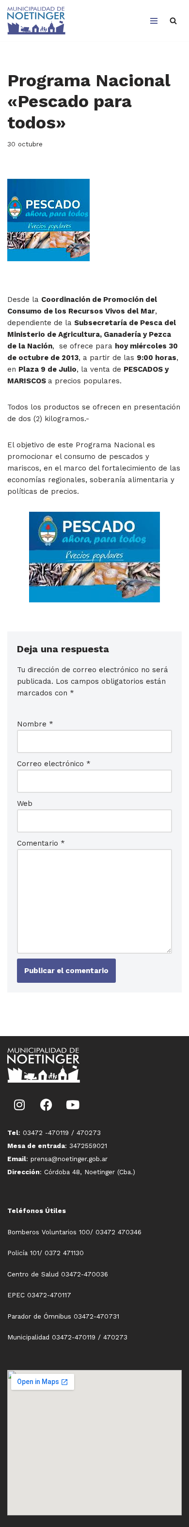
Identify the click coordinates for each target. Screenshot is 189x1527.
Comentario (41, 843)
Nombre (35, 724)
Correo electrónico (54, 763)
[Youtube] (73, 1104)
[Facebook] (46, 1104)
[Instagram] (19, 1104)
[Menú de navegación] (154, 21)
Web (24, 803)
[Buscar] (173, 20)
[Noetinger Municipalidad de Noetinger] (36, 20)
